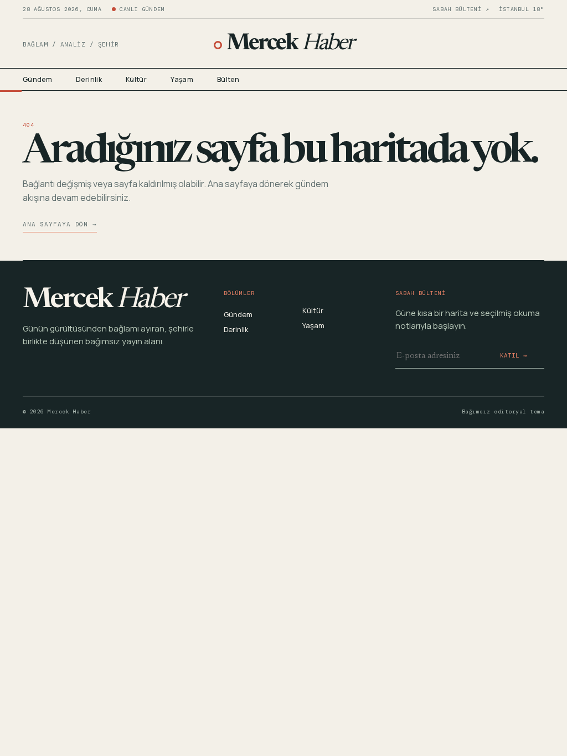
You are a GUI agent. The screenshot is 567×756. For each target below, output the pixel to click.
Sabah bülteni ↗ (460, 9)
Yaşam (182, 79)
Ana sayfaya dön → (60, 224)
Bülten (228, 79)
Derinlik (89, 79)
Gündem (37, 79)
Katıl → (513, 355)
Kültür (136, 79)
